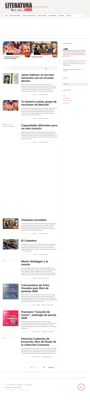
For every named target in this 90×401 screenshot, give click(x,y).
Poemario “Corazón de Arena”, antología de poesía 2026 (38, 315)
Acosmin (26, 389)
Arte (6, 15)
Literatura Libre (19, 385)
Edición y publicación (15, 15)
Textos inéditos (52, 15)
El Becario (34, 94)
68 (44, 367)
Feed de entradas (66, 98)
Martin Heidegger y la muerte (39, 60)
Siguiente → (52, 367)
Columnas (61, 15)
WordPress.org (66, 103)
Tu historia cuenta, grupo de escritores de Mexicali (38, 103)
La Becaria (34, 118)
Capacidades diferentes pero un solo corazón (39, 127)
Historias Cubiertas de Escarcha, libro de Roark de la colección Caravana (38, 341)
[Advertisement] (45, 27)
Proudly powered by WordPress (11, 389)
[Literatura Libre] (18, 7)
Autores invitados (71, 53)
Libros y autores (42, 15)
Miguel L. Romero (36, 331)
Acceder (64, 95)
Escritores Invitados (43, 94)
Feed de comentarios (67, 100)
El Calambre (29, 240)
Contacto (68, 15)
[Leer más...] (22, 94)
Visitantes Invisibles (9, 57)
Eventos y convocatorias (29, 15)
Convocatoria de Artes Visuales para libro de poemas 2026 (35, 288)
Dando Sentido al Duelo (37, 57)
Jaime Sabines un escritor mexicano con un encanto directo (37, 77)
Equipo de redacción (82, 51)
